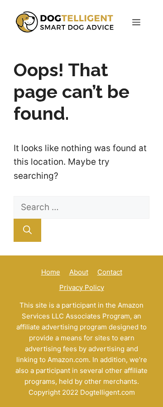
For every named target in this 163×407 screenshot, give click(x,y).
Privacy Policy (81, 287)
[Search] (27, 230)
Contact (109, 272)
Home (50, 272)
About (78, 272)
